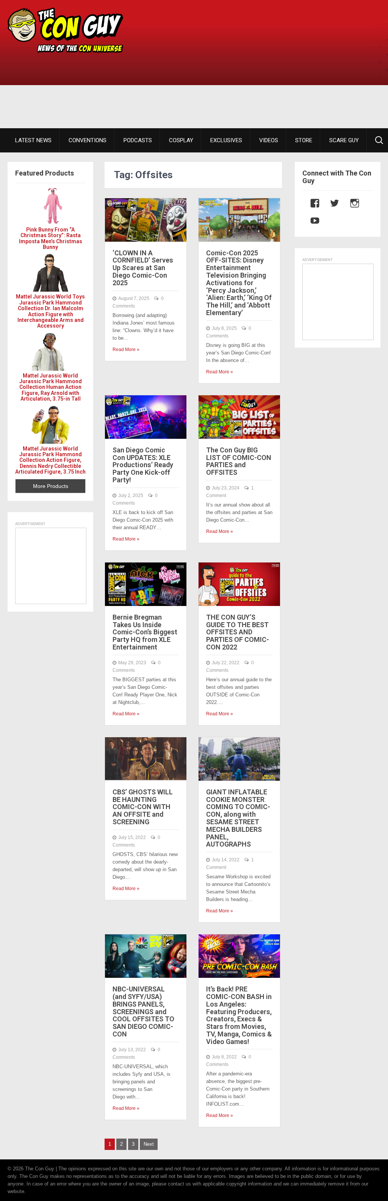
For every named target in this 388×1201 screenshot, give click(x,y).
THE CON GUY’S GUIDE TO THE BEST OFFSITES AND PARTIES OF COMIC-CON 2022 (237, 632)
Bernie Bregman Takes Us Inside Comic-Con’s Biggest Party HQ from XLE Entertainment (145, 632)
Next (149, 1144)
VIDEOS (268, 140)
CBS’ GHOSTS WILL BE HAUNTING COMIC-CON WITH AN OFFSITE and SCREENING (143, 807)
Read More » (126, 349)
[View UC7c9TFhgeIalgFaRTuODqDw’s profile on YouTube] (311, 220)
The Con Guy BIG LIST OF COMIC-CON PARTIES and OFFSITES (238, 461)
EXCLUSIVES (226, 140)
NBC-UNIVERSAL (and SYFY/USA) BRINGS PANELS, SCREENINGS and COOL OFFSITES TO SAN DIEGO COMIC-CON (143, 1011)
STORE (303, 140)
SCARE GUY (344, 140)
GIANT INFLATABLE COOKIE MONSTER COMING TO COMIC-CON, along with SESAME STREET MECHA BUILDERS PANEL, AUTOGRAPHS (238, 818)
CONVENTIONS (87, 140)
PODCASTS (138, 140)
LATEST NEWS (33, 140)
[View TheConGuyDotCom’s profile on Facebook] (311, 203)
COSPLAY (181, 140)
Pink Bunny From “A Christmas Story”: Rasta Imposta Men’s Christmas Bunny (50, 238)
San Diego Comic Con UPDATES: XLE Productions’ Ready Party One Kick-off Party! (143, 465)
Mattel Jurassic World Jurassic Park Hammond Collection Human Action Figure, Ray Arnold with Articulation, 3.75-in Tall (50, 387)
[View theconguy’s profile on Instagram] (351, 203)
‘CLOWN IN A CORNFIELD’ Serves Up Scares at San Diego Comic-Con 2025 (143, 268)
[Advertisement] (267, 64)
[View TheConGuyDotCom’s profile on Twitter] (331, 203)
